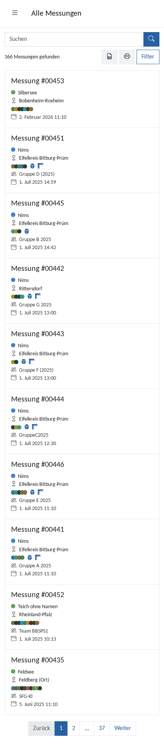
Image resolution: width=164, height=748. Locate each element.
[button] (15, 14)
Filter (147, 57)
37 (102, 728)
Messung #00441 (37, 530)
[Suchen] (151, 39)
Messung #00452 (37, 595)
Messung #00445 (37, 203)
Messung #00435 (37, 660)
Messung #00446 (37, 465)
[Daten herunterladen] (109, 57)
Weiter (122, 728)
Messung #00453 (37, 81)
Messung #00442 (37, 269)
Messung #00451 (37, 138)
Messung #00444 (37, 399)
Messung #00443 (37, 334)
